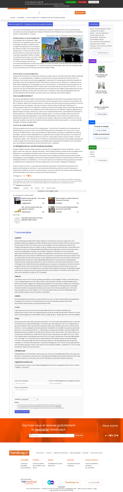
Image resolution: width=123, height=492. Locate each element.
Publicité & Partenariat (61, 453)
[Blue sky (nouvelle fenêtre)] (28, 176)
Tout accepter (71, 2)
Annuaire (92, 156)
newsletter (42, 430)
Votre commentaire (21, 387)
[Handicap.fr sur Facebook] (108, 435)
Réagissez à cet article (23, 185)
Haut (95, 488)
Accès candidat (101, 130)
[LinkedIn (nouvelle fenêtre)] (24, 176)
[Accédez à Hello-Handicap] (29, 482)
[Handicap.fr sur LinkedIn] (106, 435)
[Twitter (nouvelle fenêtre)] (31, 176)
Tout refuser (82, 2)
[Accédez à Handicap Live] (72, 482)
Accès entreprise (102, 138)
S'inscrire (79, 435)
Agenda (92, 152)
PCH (17, 125)
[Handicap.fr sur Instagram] (115, 435)
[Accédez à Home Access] (94, 482)
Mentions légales (75, 453)
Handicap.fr (69, 488)
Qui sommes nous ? (97, 453)
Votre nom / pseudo (21, 381)
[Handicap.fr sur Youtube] (117, 435)
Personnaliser (93, 2)
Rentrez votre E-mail (22, 435)
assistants (58, 406)
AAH (15, 78)
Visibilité (17, 399)
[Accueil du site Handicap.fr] (19, 453)
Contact (48, 453)
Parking (92, 154)
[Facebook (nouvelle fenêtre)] (26, 176)
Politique (37, 188)
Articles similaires (50, 188)
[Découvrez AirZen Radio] (50, 482)
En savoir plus (102, 160)
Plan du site (40, 453)
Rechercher (80, 13)
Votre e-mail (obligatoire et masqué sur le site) (64, 381)
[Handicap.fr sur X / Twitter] (113, 435)
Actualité (26, 188)
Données (85, 453)
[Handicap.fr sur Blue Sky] (110, 435)
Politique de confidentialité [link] (61, 6)
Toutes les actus (102, 53)
